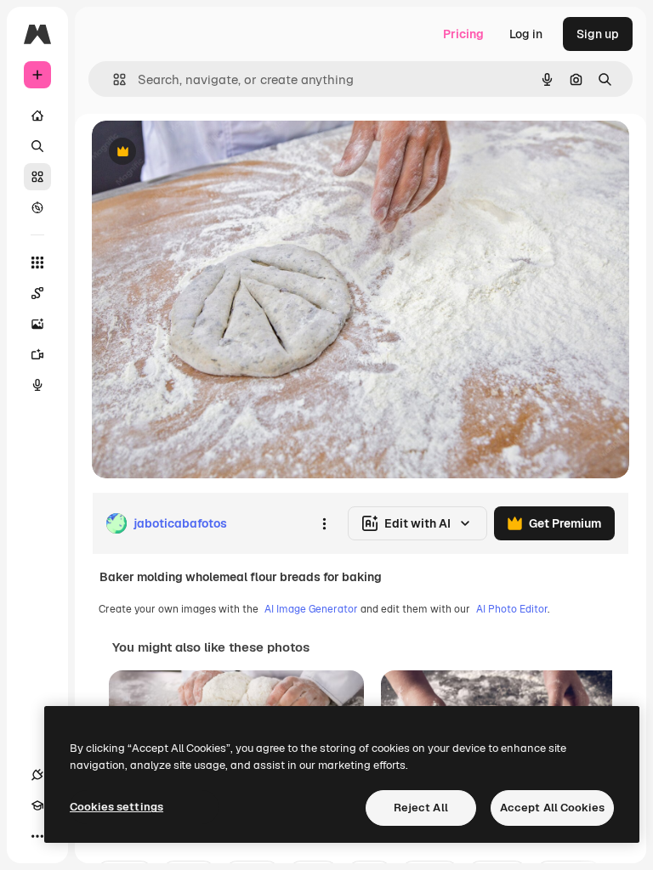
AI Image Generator (311, 609)
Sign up (597, 34)
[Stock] (37, 176)
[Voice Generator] (37, 384)
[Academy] (37, 805)
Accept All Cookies (552, 807)
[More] (37, 836)
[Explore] (37, 207)
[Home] (37, 115)
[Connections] (37, 774)
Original (200, 152)
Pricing (463, 34)
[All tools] (37, 262)
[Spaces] (37, 293)
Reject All (421, 807)
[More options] (324, 523)
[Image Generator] (37, 323)
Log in (525, 34)
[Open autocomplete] (112, 79)
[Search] (37, 146)
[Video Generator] (37, 354)
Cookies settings (116, 806)
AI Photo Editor (512, 609)
